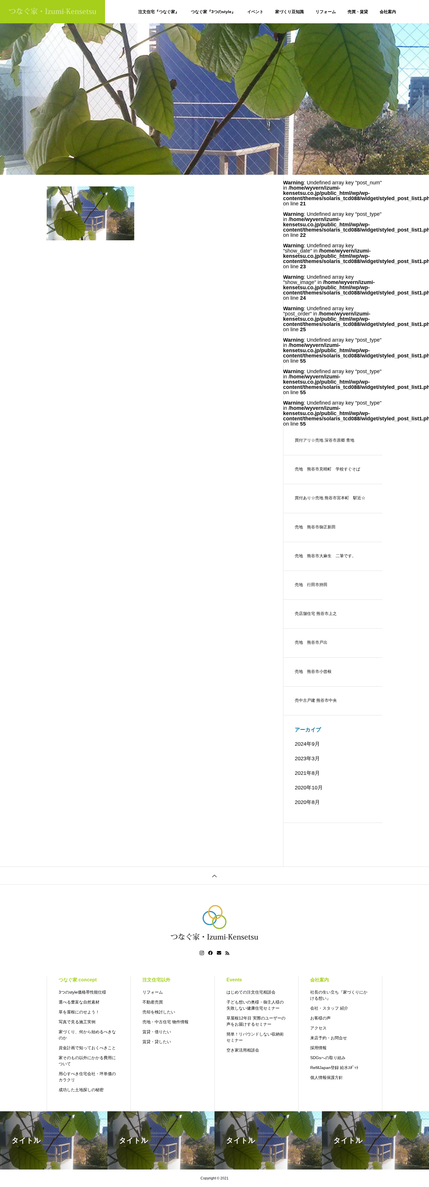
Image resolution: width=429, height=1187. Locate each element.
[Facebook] (210, 953)
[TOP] (214, 875)
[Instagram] (202, 953)
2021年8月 (307, 773)
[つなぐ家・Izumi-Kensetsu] (52, 11)
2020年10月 (309, 788)
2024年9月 (307, 744)
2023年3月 (307, 758)
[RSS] (227, 953)
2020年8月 (307, 802)
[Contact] (219, 953)
